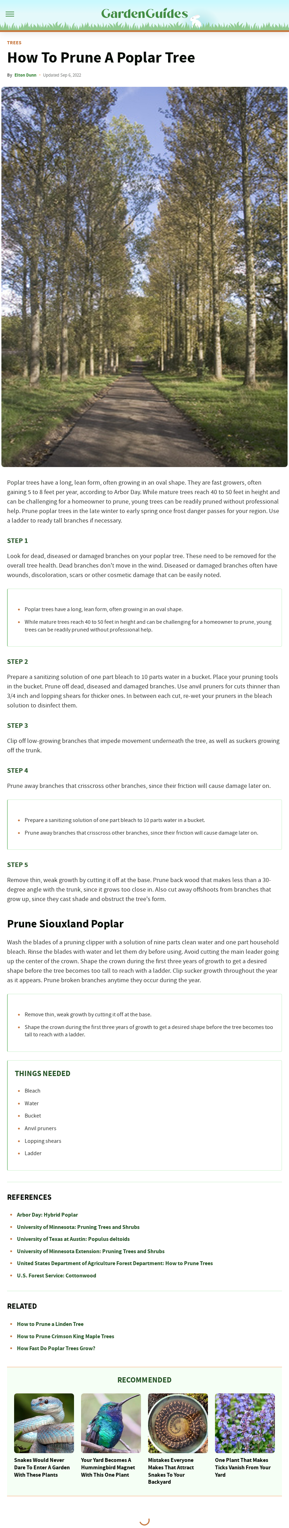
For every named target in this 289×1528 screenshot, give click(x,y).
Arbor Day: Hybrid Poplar (47, 1214)
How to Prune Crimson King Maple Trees (65, 1336)
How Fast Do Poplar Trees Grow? (56, 1348)
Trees (14, 42)
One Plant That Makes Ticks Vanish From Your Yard (243, 1467)
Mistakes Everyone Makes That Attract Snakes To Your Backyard (171, 1471)
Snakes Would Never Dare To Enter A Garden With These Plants (42, 1467)
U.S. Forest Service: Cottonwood (56, 1275)
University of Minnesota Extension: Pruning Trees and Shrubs (91, 1251)
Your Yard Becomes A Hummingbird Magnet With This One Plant (108, 1467)
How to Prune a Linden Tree (50, 1324)
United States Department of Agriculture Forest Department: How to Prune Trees (115, 1263)
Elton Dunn (25, 75)
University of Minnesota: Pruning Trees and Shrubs (78, 1227)
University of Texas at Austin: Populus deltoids (73, 1239)
